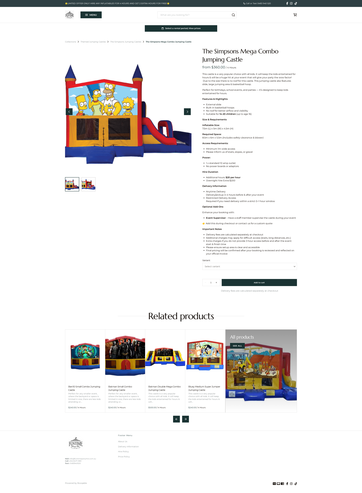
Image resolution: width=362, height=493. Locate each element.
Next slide (185, 419)
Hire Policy (123, 451)
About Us (122, 441)
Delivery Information (128, 446)
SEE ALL (237, 346)
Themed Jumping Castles (93, 42)
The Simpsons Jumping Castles (125, 42)
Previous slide (176, 419)
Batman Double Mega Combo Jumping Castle (164, 388)
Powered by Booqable (76, 483)
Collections (70, 42)
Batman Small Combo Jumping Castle (120, 388)
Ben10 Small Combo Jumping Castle (84, 388)
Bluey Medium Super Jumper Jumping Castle (204, 388)
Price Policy (124, 456)
